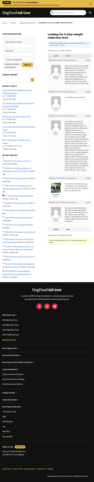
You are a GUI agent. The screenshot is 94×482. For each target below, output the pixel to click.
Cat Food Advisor (31, 2)
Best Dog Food (9, 320)
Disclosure (6, 469)
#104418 (87, 178)
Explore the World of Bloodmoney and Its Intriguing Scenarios (17, 91)
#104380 (87, 116)
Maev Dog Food (21, 178)
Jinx (4, 426)
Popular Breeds (8, 393)
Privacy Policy (29, 469)
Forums (13, 23)
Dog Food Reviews (9, 369)
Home (4, 23)
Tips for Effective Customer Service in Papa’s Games (18, 128)
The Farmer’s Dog (9, 411)
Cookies (50, 469)
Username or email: (13, 42)
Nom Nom (6, 431)
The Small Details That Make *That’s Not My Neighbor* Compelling (18, 105)
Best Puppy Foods (9, 348)
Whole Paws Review (25, 217)
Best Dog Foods (8, 315)
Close (90, 4)
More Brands (7, 436)
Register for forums (12, 64)
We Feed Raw (7, 421)
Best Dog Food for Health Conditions (17, 362)
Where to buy (13, 447)
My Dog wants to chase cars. (22, 256)
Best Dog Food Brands (11, 407)
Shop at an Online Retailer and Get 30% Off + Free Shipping (13, 453)
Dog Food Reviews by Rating (13, 379)
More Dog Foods (9, 340)
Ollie (4, 416)
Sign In (27, 65)
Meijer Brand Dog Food (23, 196)
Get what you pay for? (22, 161)
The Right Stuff (22, 210)
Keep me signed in (14, 59)
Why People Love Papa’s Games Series (16, 116)
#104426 (87, 202)
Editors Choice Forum (27, 23)
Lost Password (10, 67)
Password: (9, 50)
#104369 (87, 92)
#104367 (87, 60)
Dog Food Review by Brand (12, 374)
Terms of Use (17, 469)
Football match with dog (25, 232)
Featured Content (9, 400)
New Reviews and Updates (12, 384)
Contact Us (41, 469)
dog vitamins (21, 203)
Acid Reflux (21, 225)
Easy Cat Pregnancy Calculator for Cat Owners (16, 141)
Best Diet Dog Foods (10, 355)
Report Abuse (72, 60)
